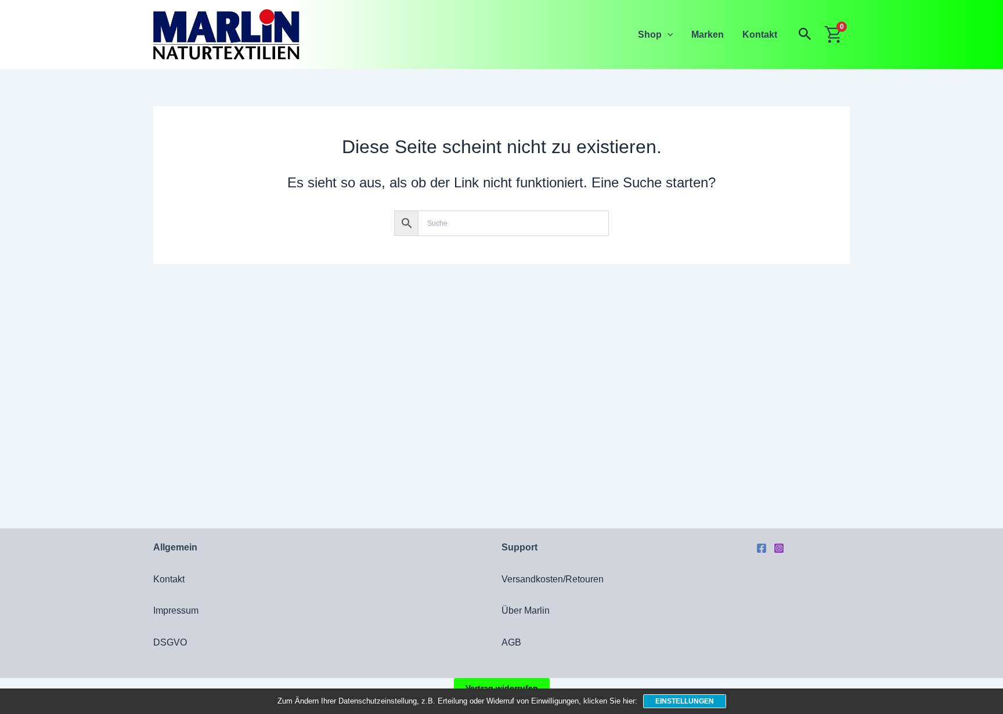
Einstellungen (684, 701)
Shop (650, 34)
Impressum (176, 610)
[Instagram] (779, 548)
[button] (667, 34)
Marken (707, 34)
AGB (511, 642)
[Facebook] (761, 548)
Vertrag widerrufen (502, 688)
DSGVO (170, 642)
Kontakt (759, 34)
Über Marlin (525, 610)
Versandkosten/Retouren (552, 579)
